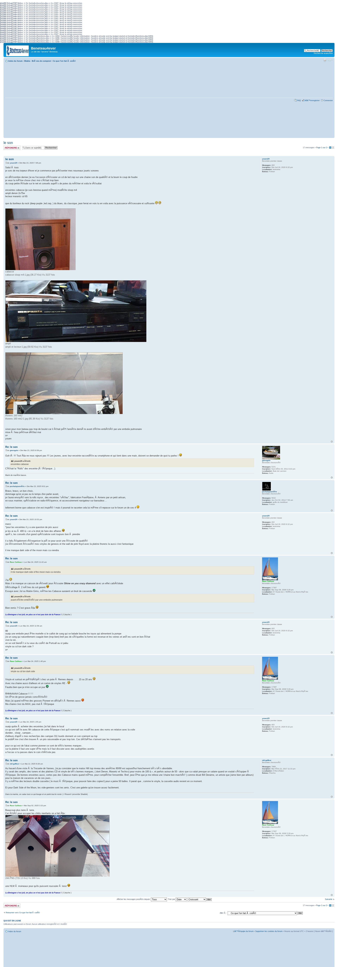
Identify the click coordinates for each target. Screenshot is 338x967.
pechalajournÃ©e (17, 486)
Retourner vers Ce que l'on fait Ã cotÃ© (23, 913)
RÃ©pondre (9, 147)
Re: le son (11, 446)
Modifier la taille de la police (330, 60)
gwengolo (14, 450)
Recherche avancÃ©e (323, 53)
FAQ (299, 100)
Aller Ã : (223, 913)
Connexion (328, 100)
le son (8, 143)
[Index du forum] (17, 50)
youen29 (13, 163)
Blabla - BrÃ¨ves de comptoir (37, 61)
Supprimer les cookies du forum (268, 931)
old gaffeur (14, 764)
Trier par (172, 899)
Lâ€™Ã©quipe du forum (243, 931)
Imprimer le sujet (325, 60)
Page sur (321, 147)
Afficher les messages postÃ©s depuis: (134, 899)
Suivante (328, 899)
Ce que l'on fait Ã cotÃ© (64, 61)
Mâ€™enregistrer (312, 100)
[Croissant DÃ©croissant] (199, 899)
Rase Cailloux (16, 562)
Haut (332, 442)
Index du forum (15, 61)
